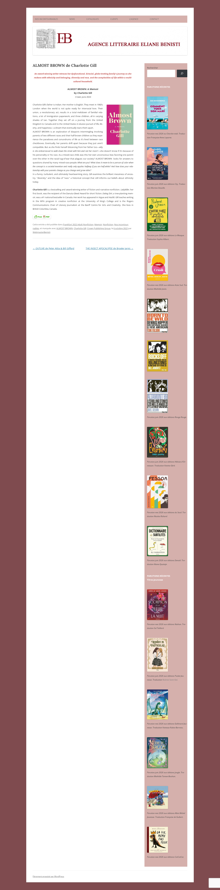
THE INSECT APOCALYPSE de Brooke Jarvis (109, 248)
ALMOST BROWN (64, 228)
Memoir (98, 224)
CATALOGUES (92, 19)
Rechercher (152, 67)
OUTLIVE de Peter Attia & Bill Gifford (53, 248)
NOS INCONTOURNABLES (46, 19)
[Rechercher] (182, 73)
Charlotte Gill (80, 228)
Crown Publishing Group (98, 228)
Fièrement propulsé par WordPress (48, 876)
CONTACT (154, 19)
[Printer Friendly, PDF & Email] (42, 217)
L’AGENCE (133, 19)
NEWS (72, 19)
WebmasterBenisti (41, 232)
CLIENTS (114, 19)
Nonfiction (108, 224)
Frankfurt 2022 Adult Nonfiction (78, 224)
